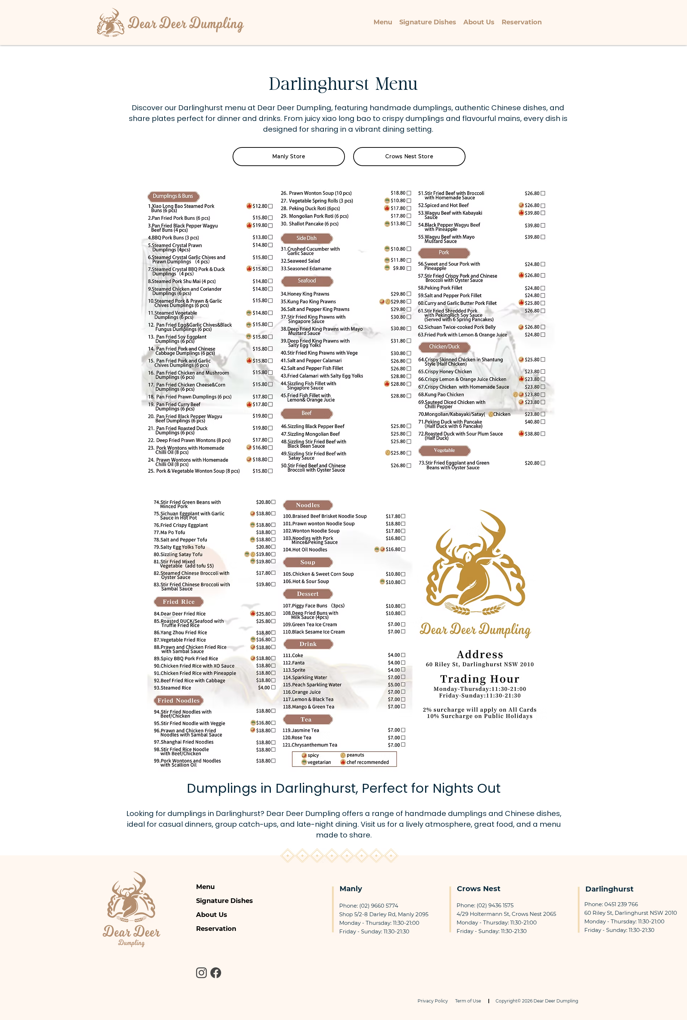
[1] (215, 972)
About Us (211, 915)
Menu (205, 887)
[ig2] (201, 972)
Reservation (216, 929)
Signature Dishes (224, 901)
